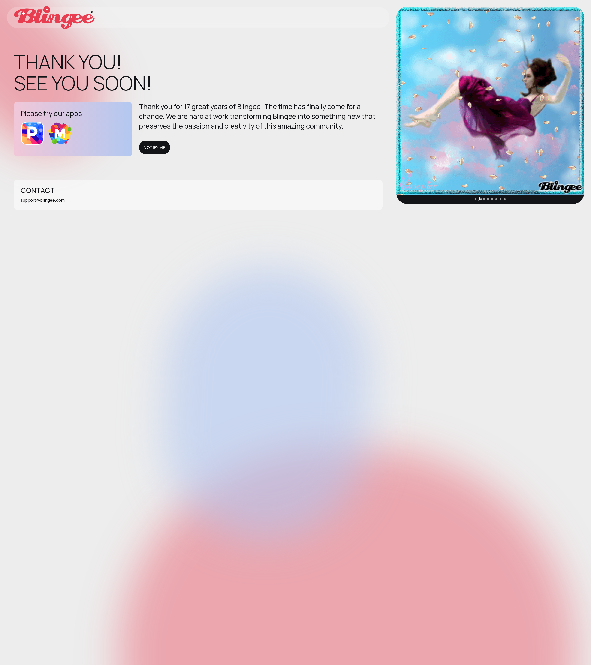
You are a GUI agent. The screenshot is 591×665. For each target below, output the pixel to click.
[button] (475, 199)
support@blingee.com (43, 200)
